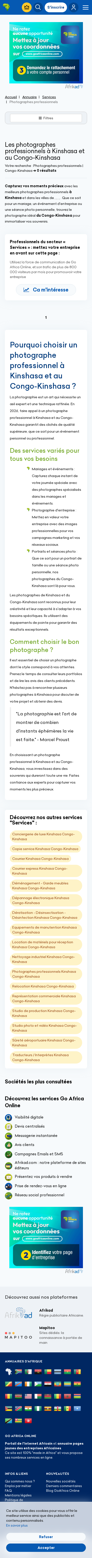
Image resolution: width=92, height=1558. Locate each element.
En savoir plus (17, 1525)
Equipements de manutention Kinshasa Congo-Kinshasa (44, 929)
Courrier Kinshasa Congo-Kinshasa (40, 858)
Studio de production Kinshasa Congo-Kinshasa (44, 1013)
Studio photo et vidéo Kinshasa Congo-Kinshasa (44, 1028)
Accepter (46, 1547)
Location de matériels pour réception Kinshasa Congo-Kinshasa (42, 944)
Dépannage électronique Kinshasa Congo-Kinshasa (40, 900)
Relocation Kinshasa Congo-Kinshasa (43, 986)
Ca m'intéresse (50, 290)
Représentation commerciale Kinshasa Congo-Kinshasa (44, 998)
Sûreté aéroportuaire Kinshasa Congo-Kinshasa (44, 1042)
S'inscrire (55, 7)
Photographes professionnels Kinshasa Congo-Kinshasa (44, 974)
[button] (73, 7)
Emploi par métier (18, 1486)
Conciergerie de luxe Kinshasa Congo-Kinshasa (43, 836)
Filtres (48, 118)
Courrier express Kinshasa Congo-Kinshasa (39, 871)
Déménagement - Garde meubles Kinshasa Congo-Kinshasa (40, 885)
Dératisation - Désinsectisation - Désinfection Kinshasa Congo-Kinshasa (44, 915)
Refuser (46, 1537)
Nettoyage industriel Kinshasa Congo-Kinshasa (43, 959)
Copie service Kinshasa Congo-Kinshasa (45, 849)
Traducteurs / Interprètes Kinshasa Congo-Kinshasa (40, 1057)
